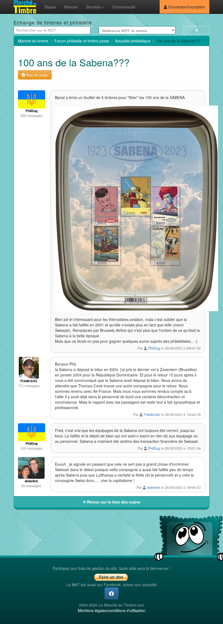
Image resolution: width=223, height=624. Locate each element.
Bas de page (36, 75)
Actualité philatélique (132, 41)
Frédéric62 (152, 414)
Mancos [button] (71, 7)
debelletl (153, 487)
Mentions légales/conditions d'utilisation (111, 610)
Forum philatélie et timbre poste (81, 41)
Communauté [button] (123, 7)
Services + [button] (95, 7)
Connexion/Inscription (186, 7)
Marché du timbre (33, 41)
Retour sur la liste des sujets (113, 502)
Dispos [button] (50, 7)
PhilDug (154, 348)
